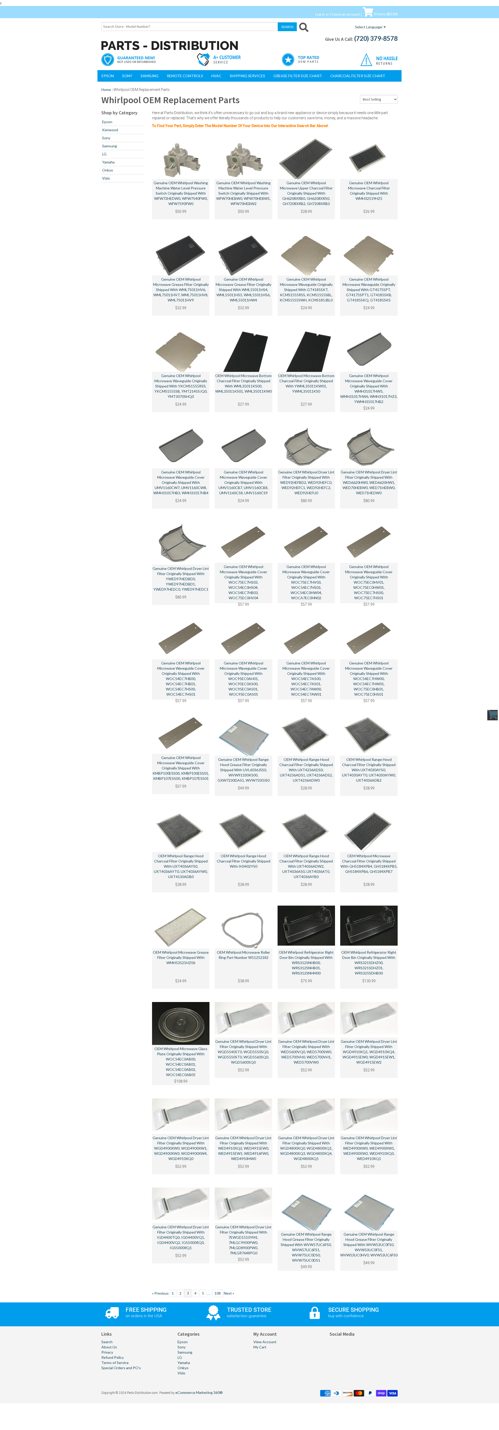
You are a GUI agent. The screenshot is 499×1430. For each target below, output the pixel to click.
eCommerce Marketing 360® (199, 1392)
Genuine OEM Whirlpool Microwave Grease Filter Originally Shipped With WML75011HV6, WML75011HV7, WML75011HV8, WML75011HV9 (181, 289)
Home (106, 89)
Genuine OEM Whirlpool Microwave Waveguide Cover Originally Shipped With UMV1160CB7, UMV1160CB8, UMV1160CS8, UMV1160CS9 (243, 482)
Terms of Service (115, 1362)
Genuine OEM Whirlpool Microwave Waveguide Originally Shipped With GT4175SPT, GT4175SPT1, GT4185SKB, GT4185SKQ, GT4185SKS (369, 289)
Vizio (106, 178)
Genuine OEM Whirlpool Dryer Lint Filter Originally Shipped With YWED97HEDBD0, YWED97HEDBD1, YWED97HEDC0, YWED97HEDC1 (181, 578)
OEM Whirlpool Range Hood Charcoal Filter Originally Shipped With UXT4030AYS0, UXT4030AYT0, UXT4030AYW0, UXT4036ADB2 (369, 769)
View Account (265, 1342)
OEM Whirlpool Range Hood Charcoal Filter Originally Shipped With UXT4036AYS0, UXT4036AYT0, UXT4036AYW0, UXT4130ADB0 (181, 866)
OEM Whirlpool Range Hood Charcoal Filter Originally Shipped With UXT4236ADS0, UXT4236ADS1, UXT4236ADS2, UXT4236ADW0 (306, 769)
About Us (109, 1347)
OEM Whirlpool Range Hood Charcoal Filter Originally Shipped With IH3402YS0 (243, 861)
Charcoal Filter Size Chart (357, 76)
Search (107, 1342)
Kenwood (110, 130)
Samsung (150, 76)
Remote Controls (185, 76)
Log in (320, 14)
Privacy (107, 1352)
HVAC (216, 76)
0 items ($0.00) (385, 14)
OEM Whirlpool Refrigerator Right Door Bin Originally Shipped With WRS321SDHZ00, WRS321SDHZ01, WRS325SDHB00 (368, 962)
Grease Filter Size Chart (297, 76)
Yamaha (108, 162)
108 (217, 1293)
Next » (229, 1293)
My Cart (259, 1347)
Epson (108, 76)
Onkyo (107, 170)
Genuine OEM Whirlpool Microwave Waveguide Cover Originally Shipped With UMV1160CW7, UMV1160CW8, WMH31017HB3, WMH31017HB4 (180, 482)
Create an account (345, 14)
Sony (127, 76)
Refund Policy (112, 1357)
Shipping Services (247, 76)
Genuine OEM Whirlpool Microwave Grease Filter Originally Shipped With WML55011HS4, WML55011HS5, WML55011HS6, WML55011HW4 (243, 289)
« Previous (160, 1293)
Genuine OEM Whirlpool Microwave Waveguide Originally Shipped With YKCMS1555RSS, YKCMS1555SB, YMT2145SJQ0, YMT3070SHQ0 (180, 386)
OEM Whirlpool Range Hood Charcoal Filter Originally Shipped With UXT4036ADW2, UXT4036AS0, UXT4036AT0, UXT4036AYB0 (306, 866)
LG (104, 154)
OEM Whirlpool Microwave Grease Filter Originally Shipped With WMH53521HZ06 (181, 957)
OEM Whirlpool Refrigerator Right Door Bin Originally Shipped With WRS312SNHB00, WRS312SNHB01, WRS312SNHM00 (306, 962)
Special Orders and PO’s (121, 1368)
